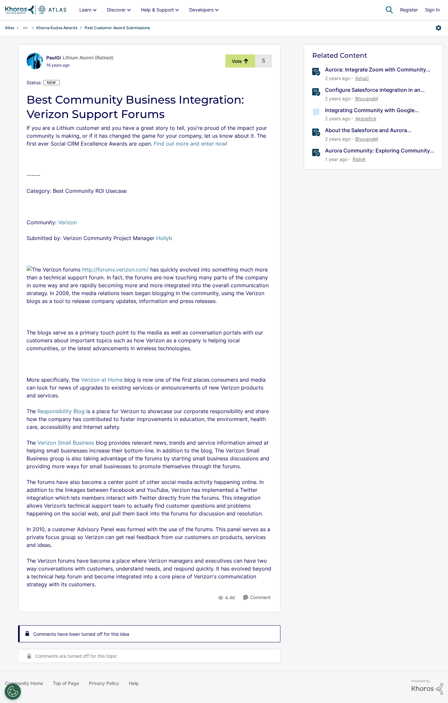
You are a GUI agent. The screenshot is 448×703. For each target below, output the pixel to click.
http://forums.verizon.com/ (115, 269)
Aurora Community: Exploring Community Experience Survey (377, 150)
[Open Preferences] (13, 691)
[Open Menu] (438, 27)
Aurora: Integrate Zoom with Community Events (375, 69)
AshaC (362, 78)
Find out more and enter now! (189, 143)
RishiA (359, 159)
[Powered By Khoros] (427, 687)
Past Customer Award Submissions (117, 27)
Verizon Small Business (65, 442)
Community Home (24, 683)
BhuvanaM (366, 98)
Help (134, 683)
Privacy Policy (104, 683)
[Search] (389, 10)
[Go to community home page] (35, 10)
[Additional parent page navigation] (25, 27)
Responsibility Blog (61, 411)
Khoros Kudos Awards (56, 27)
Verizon (67, 222)
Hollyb (164, 238)
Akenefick (366, 118)
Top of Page (66, 683)
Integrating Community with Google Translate (370, 110)
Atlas (9, 27)
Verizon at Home (102, 379)
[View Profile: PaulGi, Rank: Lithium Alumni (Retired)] (35, 61)
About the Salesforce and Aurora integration (366, 130)
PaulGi (53, 57)
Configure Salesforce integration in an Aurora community (372, 90)
